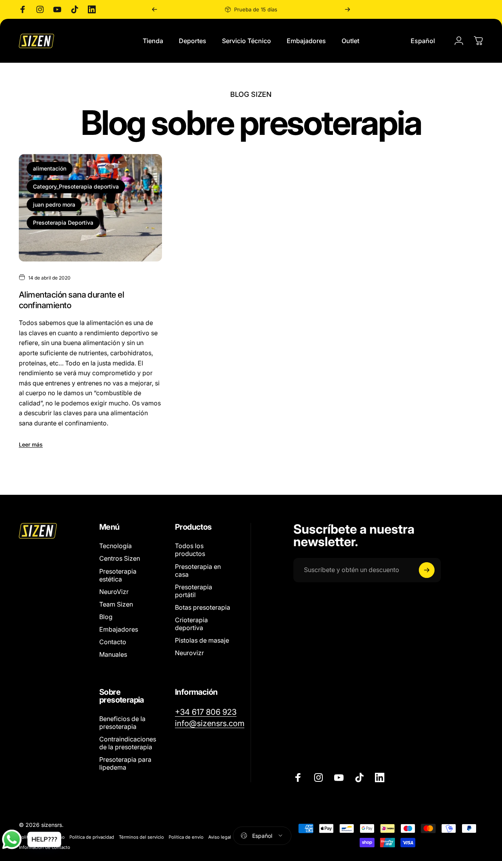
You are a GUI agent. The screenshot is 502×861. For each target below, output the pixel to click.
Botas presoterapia (202, 607)
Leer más (31, 444)
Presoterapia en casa (198, 570)
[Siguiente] (347, 9)
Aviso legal (219, 837)
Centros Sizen (119, 558)
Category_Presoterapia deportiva (76, 186)
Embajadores (118, 629)
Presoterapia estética (117, 575)
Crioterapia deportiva (191, 623)
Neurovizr (189, 653)
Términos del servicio (141, 837)
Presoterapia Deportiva (63, 222)
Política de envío (186, 837)
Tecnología (115, 546)
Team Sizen (116, 604)
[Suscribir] (427, 570)
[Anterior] (154, 9)
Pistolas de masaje (202, 640)
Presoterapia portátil (193, 590)
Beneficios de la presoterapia (122, 722)
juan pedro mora (54, 204)
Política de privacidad (91, 837)
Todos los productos (190, 550)
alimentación (49, 168)
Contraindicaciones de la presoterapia (127, 743)
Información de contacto (44, 847)
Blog (106, 616)
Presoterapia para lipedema (125, 763)
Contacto (112, 641)
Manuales (113, 654)
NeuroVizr (114, 591)
